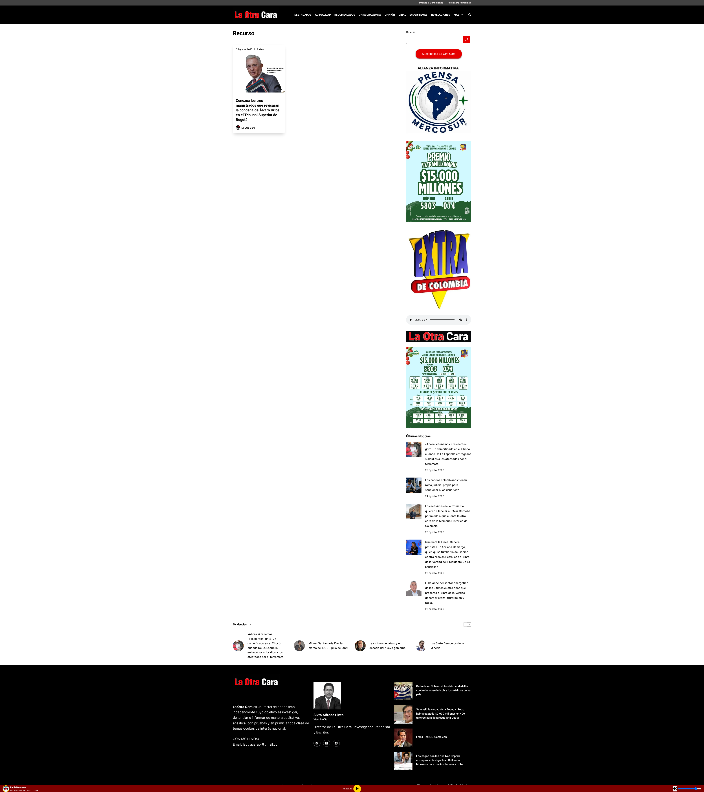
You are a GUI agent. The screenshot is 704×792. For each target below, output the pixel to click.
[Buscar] (469, 14)
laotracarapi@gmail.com (261, 744)
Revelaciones (440, 14)
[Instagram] (336, 743)
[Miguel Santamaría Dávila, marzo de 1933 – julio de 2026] (299, 645)
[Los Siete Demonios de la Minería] (421, 645)
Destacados (302, 14)
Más (456, 14)
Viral (402, 14)
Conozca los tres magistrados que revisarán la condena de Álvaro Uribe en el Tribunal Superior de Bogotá (257, 110)
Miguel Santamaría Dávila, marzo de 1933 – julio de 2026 (329, 646)
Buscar (410, 32)
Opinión (390, 14)
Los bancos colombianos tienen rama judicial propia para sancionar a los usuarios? (446, 485)
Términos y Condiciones (430, 2)
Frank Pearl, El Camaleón (431, 737)
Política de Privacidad (459, 2)
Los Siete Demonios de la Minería (447, 646)
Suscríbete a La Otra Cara (439, 53)
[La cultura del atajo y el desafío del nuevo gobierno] (360, 645)
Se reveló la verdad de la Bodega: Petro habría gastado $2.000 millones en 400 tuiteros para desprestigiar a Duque (440, 713)
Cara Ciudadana (370, 14)
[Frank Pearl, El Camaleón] (403, 738)
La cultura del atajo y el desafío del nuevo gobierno (387, 646)
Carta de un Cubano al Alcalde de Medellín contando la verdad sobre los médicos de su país (443, 690)
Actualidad (323, 14)
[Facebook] (317, 743)
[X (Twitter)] (326, 743)
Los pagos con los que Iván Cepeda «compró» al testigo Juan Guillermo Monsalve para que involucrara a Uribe (439, 760)
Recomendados (344, 14)
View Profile (320, 719)
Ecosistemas (419, 14)
